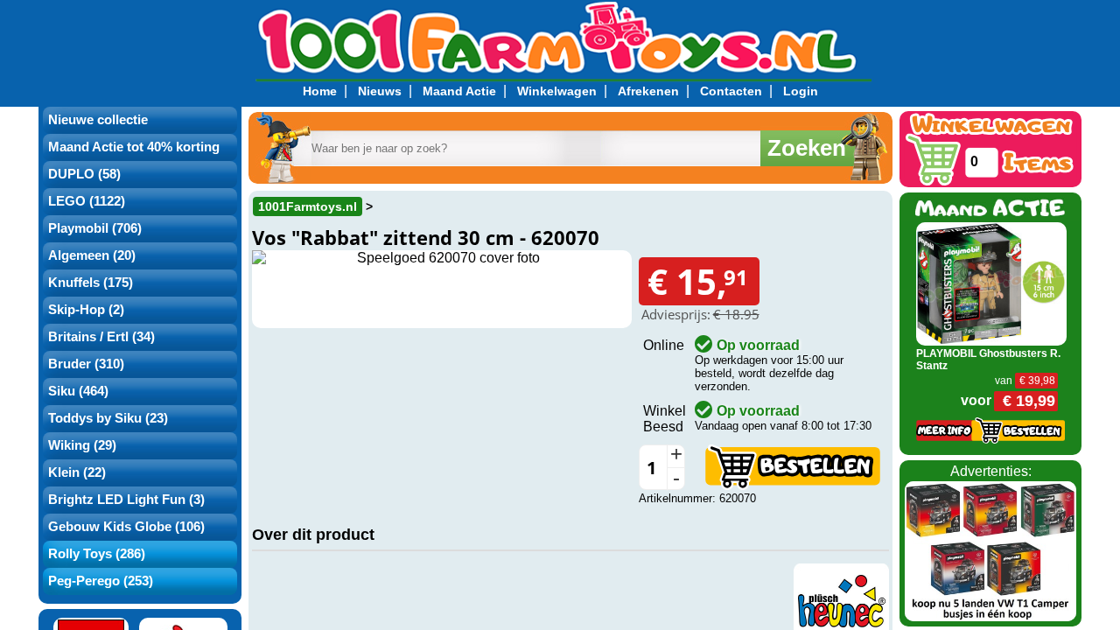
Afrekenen (648, 91)
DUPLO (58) (84, 174)
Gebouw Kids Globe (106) (126, 527)
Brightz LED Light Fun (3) (126, 500)
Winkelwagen (557, 91)
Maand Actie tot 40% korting (134, 147)
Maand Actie (459, 91)
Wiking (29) (82, 445)
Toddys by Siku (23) (108, 418)
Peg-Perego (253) (100, 581)
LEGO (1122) (86, 201)
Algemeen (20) (92, 255)
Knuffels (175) (90, 283)
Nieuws (380, 91)
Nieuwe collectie (98, 120)
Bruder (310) (86, 364)
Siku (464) (78, 391)
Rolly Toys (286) (96, 554)
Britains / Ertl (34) (101, 337)
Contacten (731, 91)
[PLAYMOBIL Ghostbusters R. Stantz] (992, 283)
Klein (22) (77, 473)
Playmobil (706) (95, 228)
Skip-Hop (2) (86, 310)
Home (320, 91)
